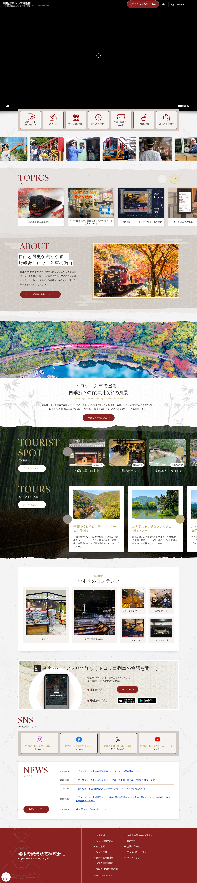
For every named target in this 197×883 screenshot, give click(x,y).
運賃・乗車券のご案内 (121, 123)
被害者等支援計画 (104, 863)
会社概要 (100, 846)
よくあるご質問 (166, 124)
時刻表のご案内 (98, 124)
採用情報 (131, 841)
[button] (162, 179)
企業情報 (100, 835)
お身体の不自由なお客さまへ (141, 835)
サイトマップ (133, 857)
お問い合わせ (133, 846)
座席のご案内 (143, 124)
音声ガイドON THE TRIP (30, 123)
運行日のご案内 (75, 124)
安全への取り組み (104, 841)
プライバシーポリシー (137, 852)
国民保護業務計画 (104, 857)
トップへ (6, 879)
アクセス (53, 124)
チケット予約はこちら (145, 4)
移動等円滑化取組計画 (107, 869)
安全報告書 (101, 852)
